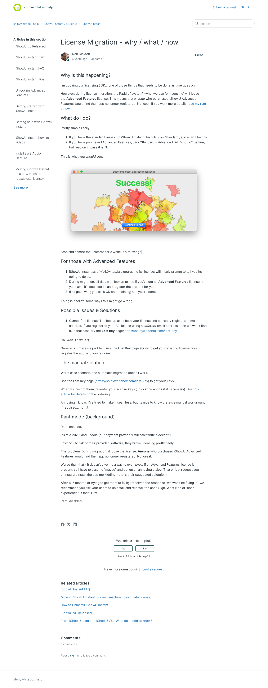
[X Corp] (69, 524)
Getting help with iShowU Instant (33, 124)
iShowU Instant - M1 (30, 57)
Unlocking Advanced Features (30, 92)
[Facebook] (62, 524)
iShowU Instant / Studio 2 (60, 23)
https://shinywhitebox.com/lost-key (151, 331)
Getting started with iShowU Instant (29, 108)
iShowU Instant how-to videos (32, 140)
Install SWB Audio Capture (28, 155)
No (145, 548)
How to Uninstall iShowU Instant (84, 605)
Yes (123, 548)
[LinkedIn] (75, 524)
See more (20, 187)
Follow (199, 54)
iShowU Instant (92, 23)
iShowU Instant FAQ (29, 68)
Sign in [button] (245, 7)
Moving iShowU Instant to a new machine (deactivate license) (32, 174)
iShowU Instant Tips (29, 79)
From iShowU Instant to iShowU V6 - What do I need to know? (106, 621)
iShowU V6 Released (30, 46)
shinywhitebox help (26, 23)
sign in (74, 655)
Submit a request (224, 7)
